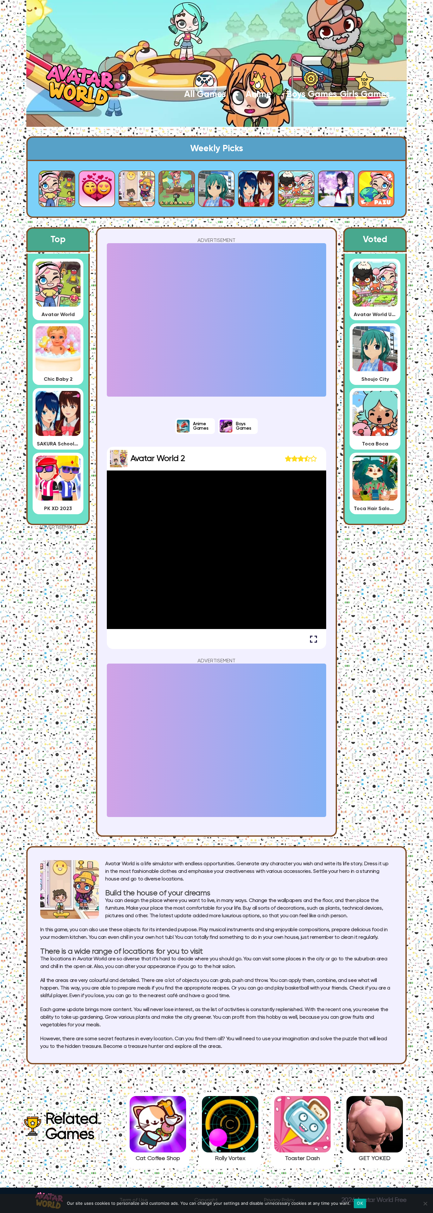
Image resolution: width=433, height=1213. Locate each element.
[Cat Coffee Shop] (158, 1149)
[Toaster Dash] (302, 1149)
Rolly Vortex (230, 1158)
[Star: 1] (288, 458)
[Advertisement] (58, 625)
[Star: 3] (301, 458)
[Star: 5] (313, 458)
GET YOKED (375, 1158)
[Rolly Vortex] (230, 1149)
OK (360, 1203)
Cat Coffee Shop (158, 1158)
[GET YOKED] (374, 1149)
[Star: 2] (294, 458)
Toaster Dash (302, 1158)
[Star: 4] (307, 458)
